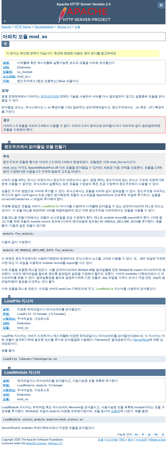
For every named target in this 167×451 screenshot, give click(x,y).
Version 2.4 (64, 26)
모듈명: (8, 72)
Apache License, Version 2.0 (44, 443)
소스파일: (9, 76)
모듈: (6, 327)
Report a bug (157, 439)
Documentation (44, 26)
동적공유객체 (50, 96)
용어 (130, 439)
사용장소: (9, 318)
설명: (6, 62)
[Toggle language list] (5, 44)
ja (149, 434)
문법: (6, 314)
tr (163, 434)
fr (143, 434)
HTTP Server (23, 26)
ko (156, 434)
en (136, 434)
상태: (6, 67)
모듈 (77, 26)
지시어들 (111, 439)
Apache (6, 26)
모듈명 (115, 411)
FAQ (122, 439)
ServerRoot (141, 339)
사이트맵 (141, 439)
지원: (6, 81)
